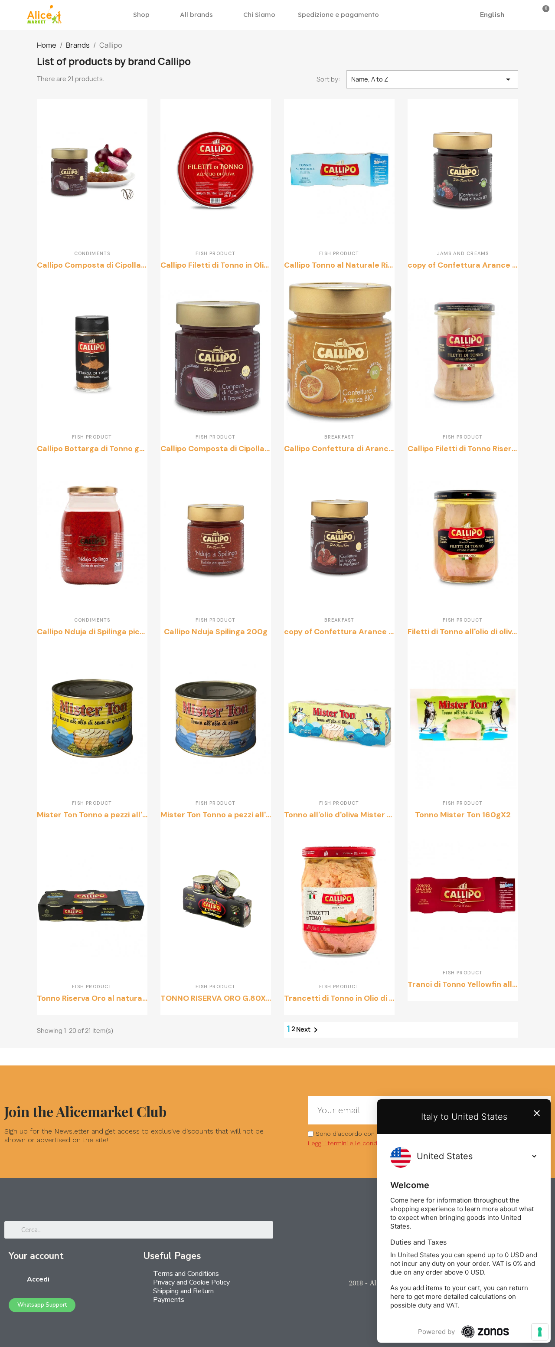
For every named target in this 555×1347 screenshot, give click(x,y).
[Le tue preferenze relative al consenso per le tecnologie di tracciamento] (540, 1332)
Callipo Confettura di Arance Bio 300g (356, 448)
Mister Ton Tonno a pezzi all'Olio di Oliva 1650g (247, 815)
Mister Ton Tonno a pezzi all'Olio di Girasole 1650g (131, 815)
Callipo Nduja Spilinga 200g (216, 631)
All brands (196, 14)
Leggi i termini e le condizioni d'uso (358, 1143)
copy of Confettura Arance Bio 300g (477, 265)
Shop (141, 14)
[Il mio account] (528, 14)
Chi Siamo (259, 14)
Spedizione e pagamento (338, 14)
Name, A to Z (432, 79)
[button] (462, 15)
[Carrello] (543, 14)
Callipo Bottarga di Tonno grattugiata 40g (116, 448)
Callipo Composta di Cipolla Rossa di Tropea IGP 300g (138, 265)
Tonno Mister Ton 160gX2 (463, 815)
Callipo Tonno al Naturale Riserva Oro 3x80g (367, 265)
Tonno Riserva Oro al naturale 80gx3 (106, 998)
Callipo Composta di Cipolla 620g (223, 448)
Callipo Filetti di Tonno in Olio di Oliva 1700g (241, 265)
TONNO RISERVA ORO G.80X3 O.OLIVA (231, 998)
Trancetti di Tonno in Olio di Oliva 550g (356, 998)
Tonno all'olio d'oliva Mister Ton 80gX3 (356, 815)
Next (308, 1030)
